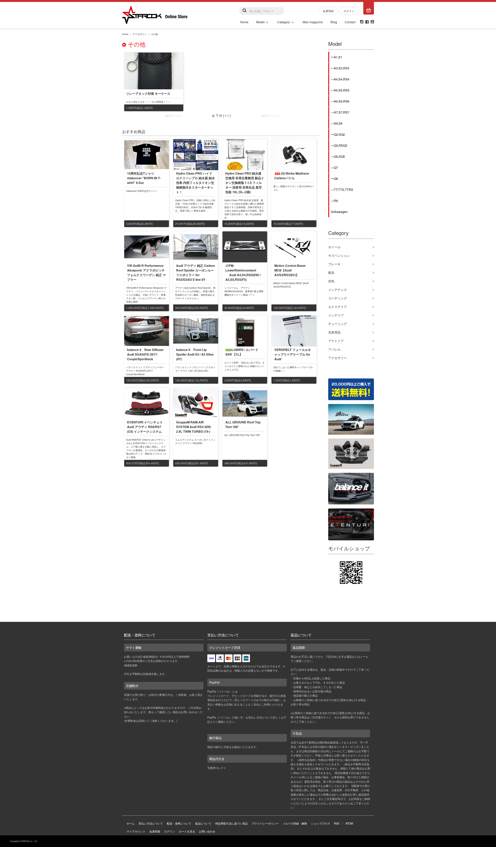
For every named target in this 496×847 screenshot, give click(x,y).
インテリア (336, 315)
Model (260, 22)
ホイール (334, 247)
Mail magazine (313, 22)
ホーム (131, 823)
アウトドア (336, 341)
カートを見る (187, 831)
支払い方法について (151, 823)
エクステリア (337, 306)
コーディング (337, 298)
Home (244, 22)
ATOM (349, 823)
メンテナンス (337, 289)
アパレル (334, 349)
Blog (334, 22)
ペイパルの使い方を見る (222, 726)
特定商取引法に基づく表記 (231, 823)
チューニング (337, 323)
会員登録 (328, 11)
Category (283, 22)
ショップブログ (320, 823)
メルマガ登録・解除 (295, 823)
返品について (203, 823)
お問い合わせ (207, 831)
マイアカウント (136, 831)
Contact (350, 22)
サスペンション (339, 255)
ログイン (349, 11)
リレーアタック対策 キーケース (148, 93)
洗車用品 (334, 332)
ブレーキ (334, 264)
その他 (154, 34)
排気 (331, 281)
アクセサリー (140, 34)
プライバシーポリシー (265, 823)
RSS (336, 823)
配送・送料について (179, 823)
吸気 (331, 272)
